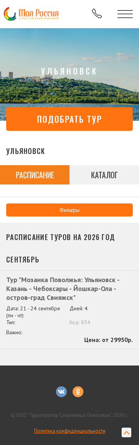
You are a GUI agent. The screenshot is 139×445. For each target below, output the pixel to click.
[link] (32, 14)
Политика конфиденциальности (69, 431)
